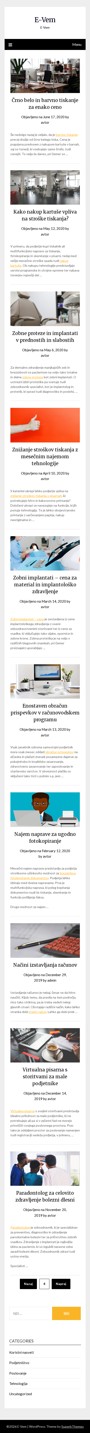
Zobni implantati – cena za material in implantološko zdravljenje (45, 584)
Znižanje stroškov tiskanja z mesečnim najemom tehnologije (45, 456)
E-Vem (45, 20)
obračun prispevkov (59, 752)
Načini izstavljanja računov (45, 965)
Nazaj (28, 1284)
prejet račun (37, 1012)
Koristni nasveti (21, 1352)
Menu (76, 44)
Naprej (61, 1284)
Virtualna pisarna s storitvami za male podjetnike (45, 1076)
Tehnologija (18, 1383)
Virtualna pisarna (22, 1111)
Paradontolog (20, 1227)
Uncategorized (20, 1394)
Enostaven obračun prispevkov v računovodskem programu (45, 712)
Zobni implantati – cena (27, 619)
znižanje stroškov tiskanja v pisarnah (36, 496)
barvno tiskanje (67, 135)
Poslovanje (18, 1373)
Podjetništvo (19, 1363)
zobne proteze (32, 377)
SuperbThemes (72, 1426)
